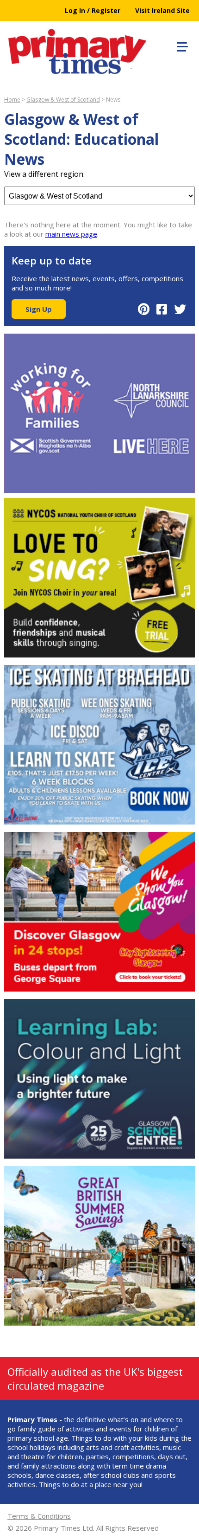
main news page (71, 233)
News (113, 99)
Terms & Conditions (39, 1516)
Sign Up (38, 309)
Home (12, 99)
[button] (181, 45)
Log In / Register (92, 10)
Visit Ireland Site (162, 10)
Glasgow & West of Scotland (63, 99)
